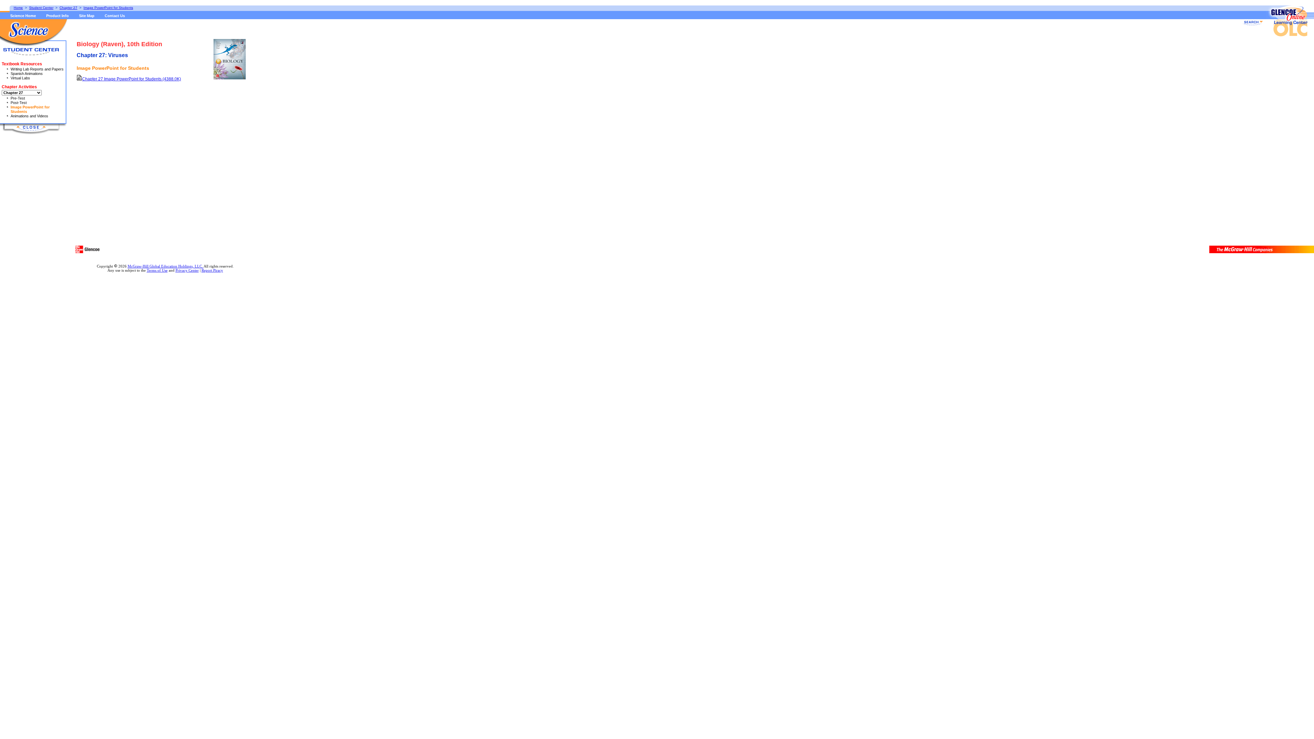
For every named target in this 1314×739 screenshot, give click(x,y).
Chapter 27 (68, 8)
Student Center (41, 8)
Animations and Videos (29, 116)
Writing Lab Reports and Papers (37, 69)
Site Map (86, 16)
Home (18, 8)
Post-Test (19, 103)
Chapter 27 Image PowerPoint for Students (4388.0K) (131, 79)
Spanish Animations (27, 74)
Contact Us (115, 16)
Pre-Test (18, 98)
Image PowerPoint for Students (108, 8)
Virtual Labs (20, 78)
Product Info (57, 16)
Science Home (23, 16)
